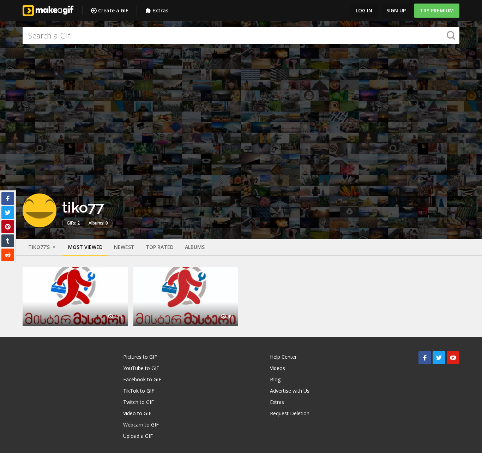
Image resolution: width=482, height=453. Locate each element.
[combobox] (241, 35)
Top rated (160, 247)
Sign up (396, 10)
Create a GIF (113, 10)
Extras (160, 10)
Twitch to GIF (138, 402)
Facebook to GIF (142, 379)
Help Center (283, 356)
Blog (275, 379)
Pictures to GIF (140, 356)
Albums (195, 247)
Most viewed (85, 247)
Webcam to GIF (141, 424)
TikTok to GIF (138, 390)
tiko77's (39, 247)
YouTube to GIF (141, 368)
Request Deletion (289, 413)
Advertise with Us (289, 390)
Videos (277, 368)
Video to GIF (137, 413)
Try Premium (437, 10)
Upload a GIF (138, 436)
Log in (364, 10)
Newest (124, 247)
